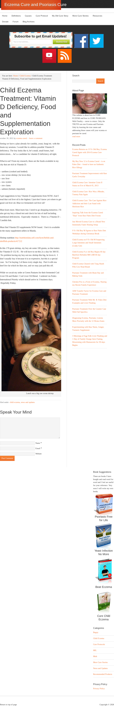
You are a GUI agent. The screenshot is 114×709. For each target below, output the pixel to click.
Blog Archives (28, 21)
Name (37, 443)
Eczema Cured (21, 138)
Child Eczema (15, 402)
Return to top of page (8, 705)
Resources (97, 16)
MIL (95, 650)
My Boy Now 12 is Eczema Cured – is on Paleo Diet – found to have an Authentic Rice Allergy (88, 164)
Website (38, 454)
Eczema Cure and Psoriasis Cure (35, 4)
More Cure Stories (80, 16)
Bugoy (95, 632)
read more (76, 136)
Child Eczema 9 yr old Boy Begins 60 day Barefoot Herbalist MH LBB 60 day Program (89, 255)
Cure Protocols (99, 644)
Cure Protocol (42, 16)
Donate (5, 21)
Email (37, 448)
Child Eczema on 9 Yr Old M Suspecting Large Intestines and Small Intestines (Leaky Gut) (88, 243)
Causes (27, 16)
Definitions (15, 16)
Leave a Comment (35, 138)
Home (4, 16)
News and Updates (28, 402)
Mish (95, 656)
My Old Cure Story (60, 16)
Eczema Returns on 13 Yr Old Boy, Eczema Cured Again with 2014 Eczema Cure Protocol (89, 152)
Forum (15, 21)
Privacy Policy (99, 689)
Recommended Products (102, 674)
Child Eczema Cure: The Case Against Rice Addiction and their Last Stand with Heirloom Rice (89, 203)
